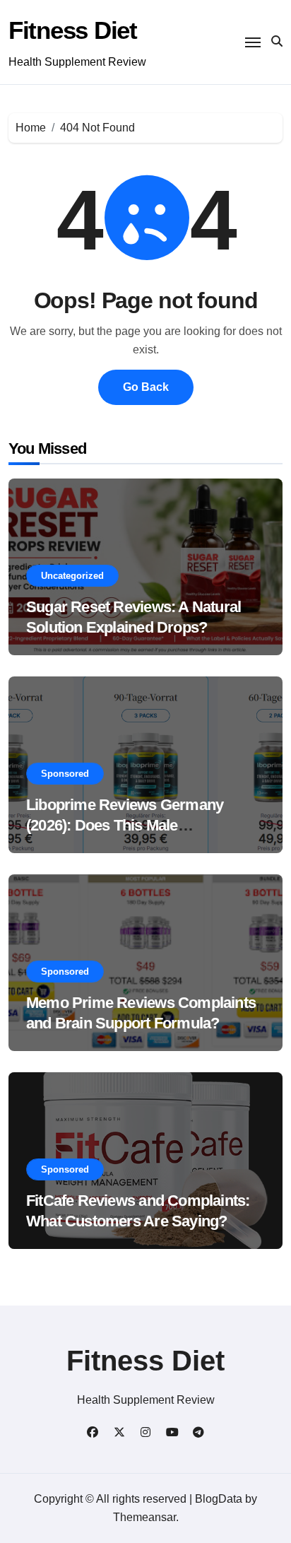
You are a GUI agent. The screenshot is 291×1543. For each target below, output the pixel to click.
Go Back (146, 387)
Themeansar (144, 1517)
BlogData (218, 1499)
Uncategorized (72, 575)
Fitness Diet (72, 30)
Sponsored (65, 773)
